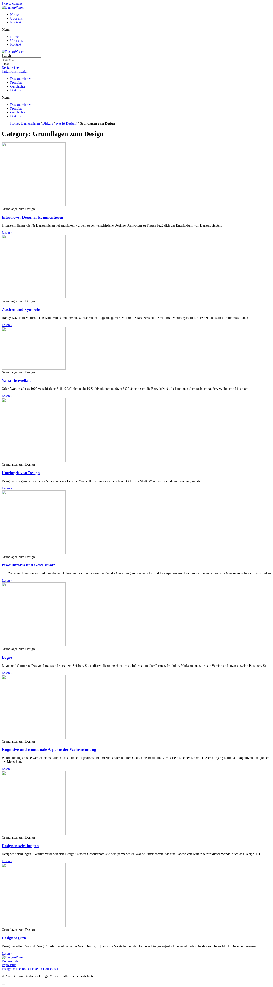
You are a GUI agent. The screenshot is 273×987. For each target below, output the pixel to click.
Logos (7, 657)
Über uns (16, 18)
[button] (136, 30)
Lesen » (7, 232)
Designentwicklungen (20, 846)
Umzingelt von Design (21, 473)
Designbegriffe (14, 938)
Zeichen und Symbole (21, 309)
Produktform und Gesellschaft (28, 565)
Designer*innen (21, 78)
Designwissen (30, 123)
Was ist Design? (66, 123)
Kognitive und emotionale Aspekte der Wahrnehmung (49, 749)
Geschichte (17, 86)
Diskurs (15, 90)
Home (14, 14)
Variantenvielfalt (16, 380)
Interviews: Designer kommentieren (32, 217)
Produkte (16, 82)
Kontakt (15, 22)
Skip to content (12, 3)
